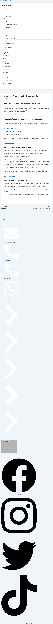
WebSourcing (29, 623)
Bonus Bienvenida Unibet (9, 176)
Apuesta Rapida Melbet (9, 143)
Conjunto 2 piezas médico (9, 66)
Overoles (6, 77)
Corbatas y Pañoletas (8, 78)
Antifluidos (7, 63)
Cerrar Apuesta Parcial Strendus (11, 128)
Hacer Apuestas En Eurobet (10, 114)
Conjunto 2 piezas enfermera (10, 64)
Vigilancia (6, 69)
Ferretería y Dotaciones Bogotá (7, 0)
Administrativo (7, 50)
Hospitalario (6, 60)
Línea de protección (8, 83)
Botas (6, 75)
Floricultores (6, 53)
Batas (6, 61)
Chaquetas (7, 71)
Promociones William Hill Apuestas (11, 199)
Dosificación (7, 58)
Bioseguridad (7, 67)
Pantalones (7, 74)
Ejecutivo (6, 52)
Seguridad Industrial (8, 80)
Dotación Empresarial (8, 47)
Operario (6, 49)
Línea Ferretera (7, 85)
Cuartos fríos (7, 55)
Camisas (6, 72)
